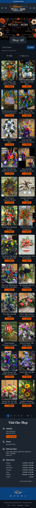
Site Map (27, 505)
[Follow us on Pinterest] (21, 496)
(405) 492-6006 (18, 1)
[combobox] (26, 56)
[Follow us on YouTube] (18, 496)
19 (27, 415)
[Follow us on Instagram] (10, 496)
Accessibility (20, 505)
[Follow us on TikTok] (25, 496)
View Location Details (26, 481)
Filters (10, 56)
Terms (8, 505)
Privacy (13, 505)
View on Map (12, 436)
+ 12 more (12, 453)
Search (32, 47)
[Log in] (30, 8)
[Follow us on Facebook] (14, 496)
